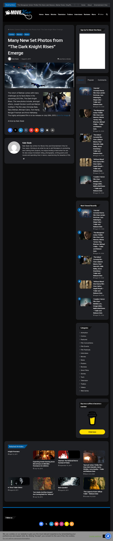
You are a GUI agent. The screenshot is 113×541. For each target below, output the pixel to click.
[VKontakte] (42, 130)
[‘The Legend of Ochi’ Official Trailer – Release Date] (94, 483)
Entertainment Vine (100, 5)
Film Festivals (85, 350)
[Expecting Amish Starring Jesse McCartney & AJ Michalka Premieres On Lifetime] (44, 455)
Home (83, 5)
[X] (15, 130)
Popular (91, 80)
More (94, 14)
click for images (63, 115)
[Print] (52, 130)
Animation (84, 333)
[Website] (23, 158)
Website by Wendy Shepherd (50, 534)
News (47, 14)
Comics (17, 29)
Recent (81, 80)
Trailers (70, 14)
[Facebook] (10, 130)
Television (62, 14)
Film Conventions (87, 343)
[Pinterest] (31, 130)
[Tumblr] (26, 130)
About (90, 5)
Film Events (85, 346)
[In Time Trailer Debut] (19, 481)
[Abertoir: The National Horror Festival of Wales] (69, 455)
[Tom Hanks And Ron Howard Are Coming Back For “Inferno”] (44, 483)
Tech (82, 377)
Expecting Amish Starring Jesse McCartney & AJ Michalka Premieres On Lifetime (44, 464)
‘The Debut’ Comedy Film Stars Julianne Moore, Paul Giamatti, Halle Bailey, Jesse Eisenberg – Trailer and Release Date (98, 144)
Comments (102, 80)
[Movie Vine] (18, 14)
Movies (53, 14)
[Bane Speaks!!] (69, 481)
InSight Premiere (14, 451)
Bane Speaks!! (63, 487)
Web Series (85, 391)
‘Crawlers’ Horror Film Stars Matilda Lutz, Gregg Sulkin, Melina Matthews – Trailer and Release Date (99, 184)
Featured (84, 339)
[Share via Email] (47, 130)
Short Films (85, 370)
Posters (83, 363)
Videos (83, 387)
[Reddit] (36, 130)
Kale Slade (15, 59)
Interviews (78, 14)
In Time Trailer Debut (15, 487)
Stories (83, 374)
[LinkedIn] (21, 130)
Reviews (87, 14)
